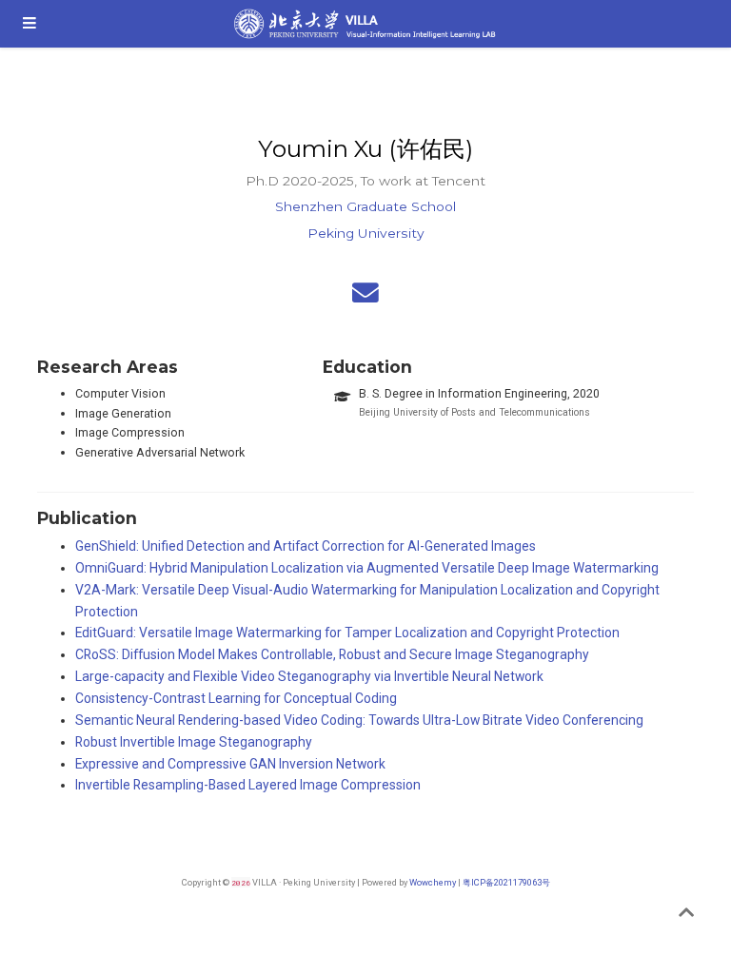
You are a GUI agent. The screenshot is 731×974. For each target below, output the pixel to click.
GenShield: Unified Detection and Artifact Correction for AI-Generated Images (305, 546)
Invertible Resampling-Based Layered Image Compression (248, 784)
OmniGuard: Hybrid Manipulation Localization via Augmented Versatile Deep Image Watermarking (367, 567)
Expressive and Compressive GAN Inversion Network (230, 763)
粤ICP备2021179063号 (506, 882)
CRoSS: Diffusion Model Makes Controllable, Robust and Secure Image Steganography (332, 654)
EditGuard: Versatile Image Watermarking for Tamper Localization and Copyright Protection (347, 632)
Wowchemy (432, 882)
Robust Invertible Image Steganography (193, 742)
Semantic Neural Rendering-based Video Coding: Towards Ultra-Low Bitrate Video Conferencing (359, 720)
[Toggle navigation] (29, 23)
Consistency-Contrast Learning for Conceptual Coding (236, 698)
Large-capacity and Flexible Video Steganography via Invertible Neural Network (309, 676)
